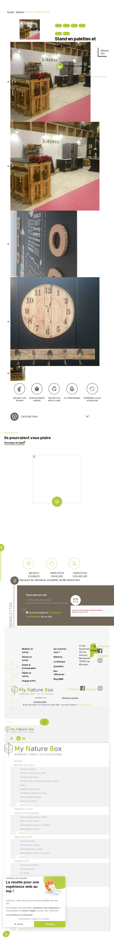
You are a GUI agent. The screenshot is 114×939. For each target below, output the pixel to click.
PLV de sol (24, 873)
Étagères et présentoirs (30, 789)
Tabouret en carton (28, 801)
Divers (23, 785)
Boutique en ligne (14, 442)
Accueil (10, 12)
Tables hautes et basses (30, 797)
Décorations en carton (30, 845)
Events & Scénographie (29, 666)
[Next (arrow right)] (66, 33)
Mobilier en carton (27, 650)
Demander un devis (75, 65)
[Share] (66, 25)
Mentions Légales (70, 698)
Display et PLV (29, 681)
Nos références (59, 673)
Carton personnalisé (29, 865)
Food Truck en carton (29, 821)
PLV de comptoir (27, 869)
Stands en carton (27, 658)
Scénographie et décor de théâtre (35, 825)
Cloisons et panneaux (29, 777)
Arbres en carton (27, 841)
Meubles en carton (24, 764)
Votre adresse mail (36, 595)
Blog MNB (58, 679)
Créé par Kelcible (84, 705)
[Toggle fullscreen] (74, 25)
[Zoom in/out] (82, 25)
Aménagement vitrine (29, 829)
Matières (58, 657)
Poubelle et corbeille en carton (33, 793)
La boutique (59, 661)
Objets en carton (26, 674)
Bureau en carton (28, 769)
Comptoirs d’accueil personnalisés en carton (39, 781)
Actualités (59, 666)
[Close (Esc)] (58, 25)
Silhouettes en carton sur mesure (34, 853)
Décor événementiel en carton (33, 817)
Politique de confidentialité (39, 700)
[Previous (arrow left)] (58, 33)
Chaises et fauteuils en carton (33, 773)
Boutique (20, 12)
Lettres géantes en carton (31, 849)
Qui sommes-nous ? (60, 650)
